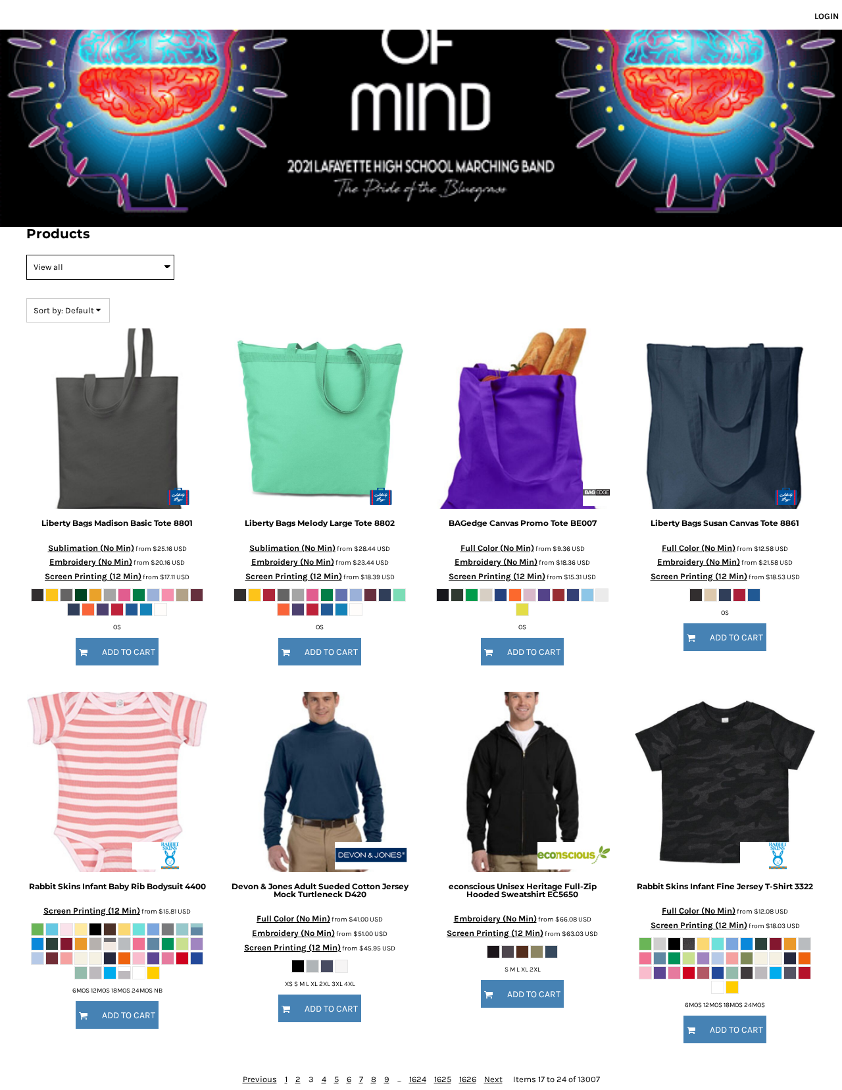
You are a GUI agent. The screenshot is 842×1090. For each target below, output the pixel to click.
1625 (442, 1079)
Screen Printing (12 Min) (93, 576)
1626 (467, 1079)
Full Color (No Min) (497, 548)
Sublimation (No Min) (91, 548)
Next (493, 1079)
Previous (260, 1079)
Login (826, 16)
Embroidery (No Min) (90, 562)
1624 (417, 1079)
